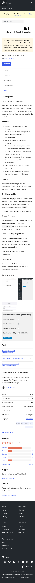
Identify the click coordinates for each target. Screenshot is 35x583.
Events (20, 526)
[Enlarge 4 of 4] (31, 315)
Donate (21, 529)
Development (8, 85)
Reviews (7, 76)
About (4, 507)
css (22, 423)
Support (6, 90)
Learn (4, 523)
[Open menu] (32, 3)
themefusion (28, 427)
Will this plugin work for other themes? (8, 352)
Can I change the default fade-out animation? (10, 365)
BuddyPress (7, 549)
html (31, 423)
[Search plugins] (22, 21)
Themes (21, 510)
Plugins (20, 513)
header (27, 423)
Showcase (22, 507)
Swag (21, 533)
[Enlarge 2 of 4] (31, 281)
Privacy (4, 517)
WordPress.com (8, 539)
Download (6, 63)
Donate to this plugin (9, 495)
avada (18, 423)
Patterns (21, 517)
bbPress (5, 546)
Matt (4, 542)
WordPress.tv (7, 533)
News (4, 510)
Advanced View (7, 432)
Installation (7, 80)
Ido (7, 557)
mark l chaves (9, 58)
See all (31, 464)
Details (6, 71)
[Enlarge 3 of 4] (14, 304)
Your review (6, 464)
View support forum (8, 478)
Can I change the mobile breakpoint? (14, 358)
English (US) (29, 419)
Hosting (4, 513)
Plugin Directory (7, 8)
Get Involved (22, 523)
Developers (6, 529)
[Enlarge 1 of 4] (14, 281)
